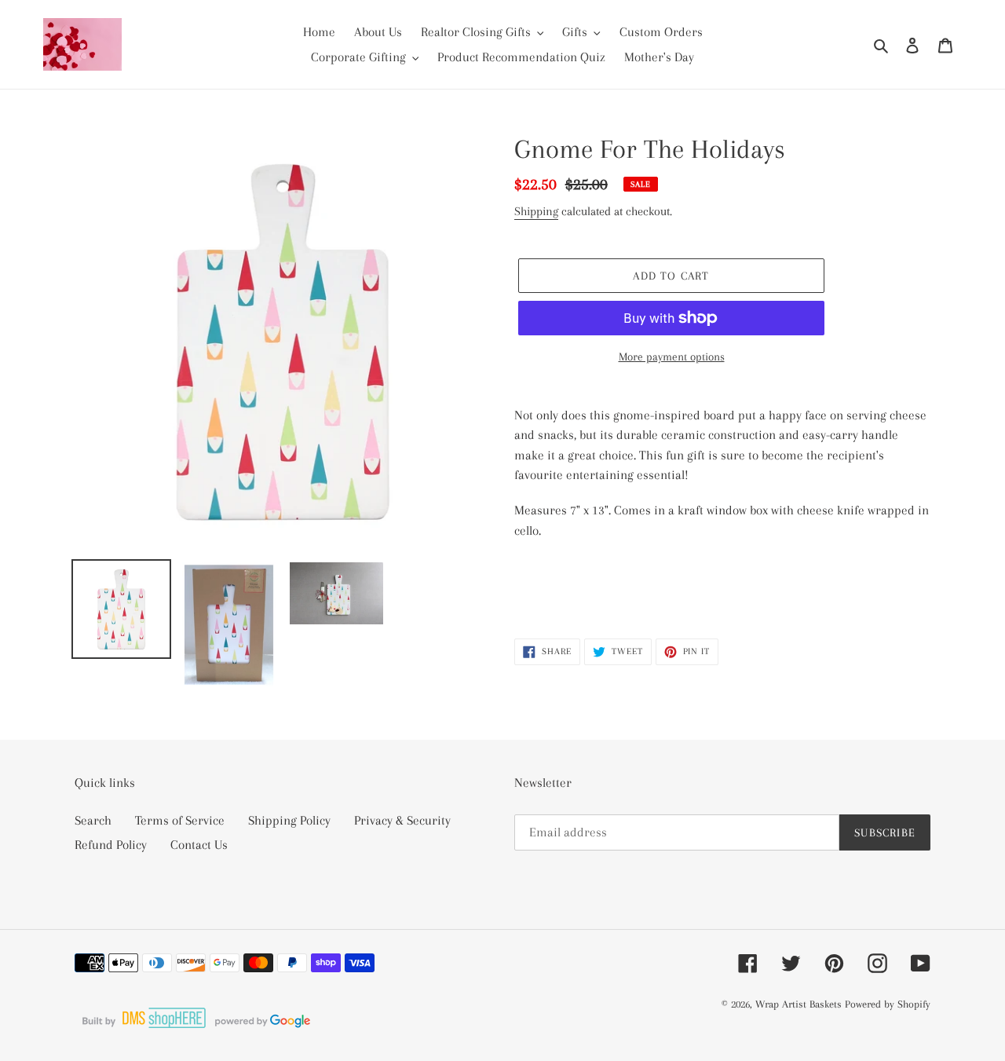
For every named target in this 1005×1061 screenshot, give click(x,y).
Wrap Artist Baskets (798, 1004)
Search (93, 820)
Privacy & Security (402, 820)
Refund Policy (111, 844)
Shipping (536, 211)
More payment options (672, 356)
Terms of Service (180, 820)
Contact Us (199, 844)
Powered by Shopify (887, 1004)
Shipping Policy (289, 820)
